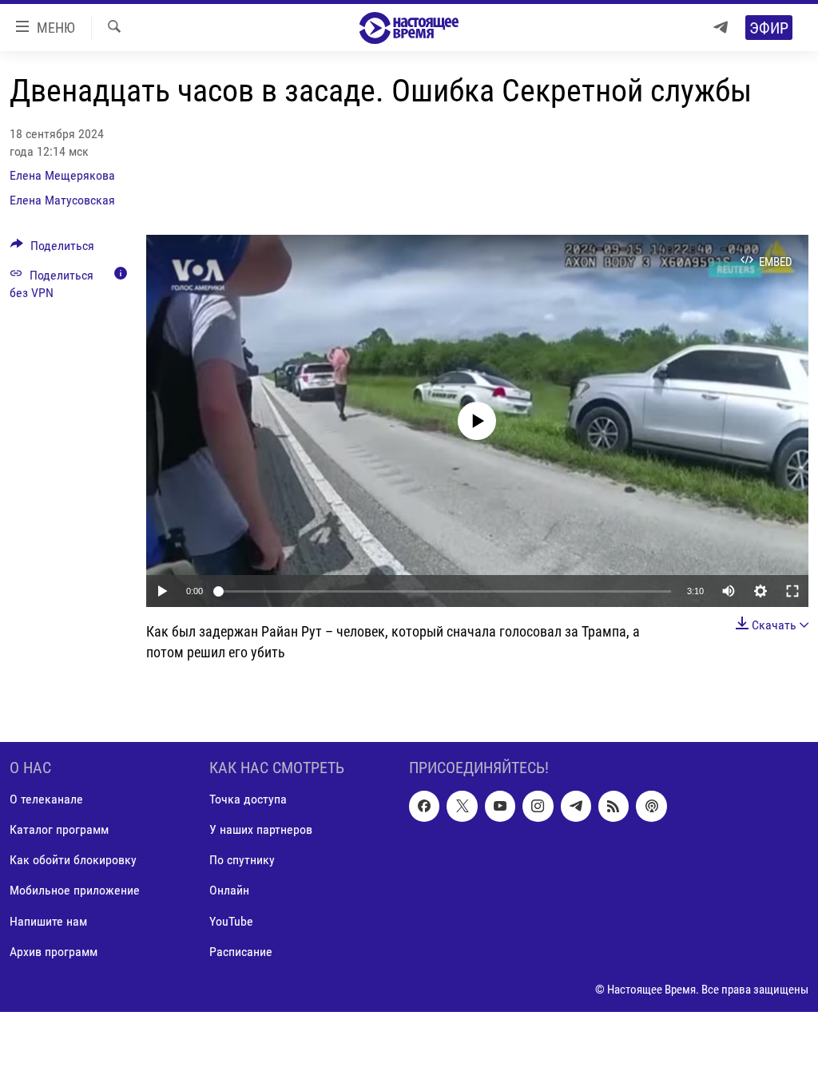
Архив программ (53, 950)
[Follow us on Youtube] (500, 806)
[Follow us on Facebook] (424, 806)
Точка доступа (248, 799)
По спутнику (242, 859)
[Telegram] (720, 27)
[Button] (52, 249)
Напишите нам (48, 920)
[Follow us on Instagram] (537, 806)
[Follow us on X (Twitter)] (462, 806)
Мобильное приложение (75, 890)
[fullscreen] (792, 591)
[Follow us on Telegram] (576, 806)
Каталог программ (59, 829)
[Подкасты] (651, 806)
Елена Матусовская (62, 200)
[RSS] (613, 806)
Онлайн (229, 890)
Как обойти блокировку (73, 859)
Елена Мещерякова (62, 175)
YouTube (231, 920)
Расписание (240, 950)
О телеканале (46, 799)
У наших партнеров (260, 829)
